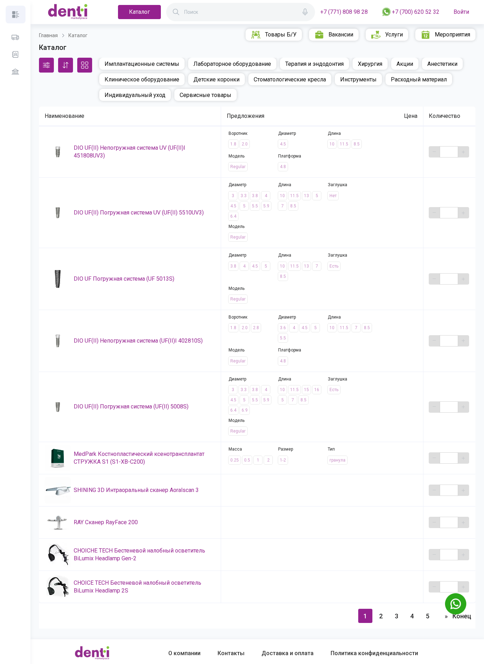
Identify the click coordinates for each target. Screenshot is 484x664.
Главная (48, 35)
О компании (184, 653)
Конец (462, 616)
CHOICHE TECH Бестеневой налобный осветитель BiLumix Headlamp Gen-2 (139, 554)
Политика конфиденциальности (374, 653)
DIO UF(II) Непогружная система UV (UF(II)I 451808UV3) (129, 151)
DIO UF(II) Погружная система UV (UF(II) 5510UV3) (139, 212)
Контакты (231, 653)
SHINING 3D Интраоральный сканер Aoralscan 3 (136, 490)
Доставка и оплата (287, 653)
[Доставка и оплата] (15, 37)
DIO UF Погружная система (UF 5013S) (124, 278)
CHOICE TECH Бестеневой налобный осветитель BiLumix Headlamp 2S (137, 586)
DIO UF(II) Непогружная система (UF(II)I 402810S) (138, 340)
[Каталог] (16, 14)
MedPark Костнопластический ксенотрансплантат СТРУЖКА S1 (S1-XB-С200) (139, 458)
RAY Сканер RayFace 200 (106, 522)
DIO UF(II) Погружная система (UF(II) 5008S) (131, 406)
